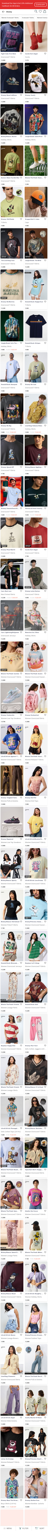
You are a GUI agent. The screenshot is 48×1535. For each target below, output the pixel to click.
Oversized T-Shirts (28, 18)
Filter (25, 1528)
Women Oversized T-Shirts (10, 18)
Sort (41, 1528)
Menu (9, 1528)
